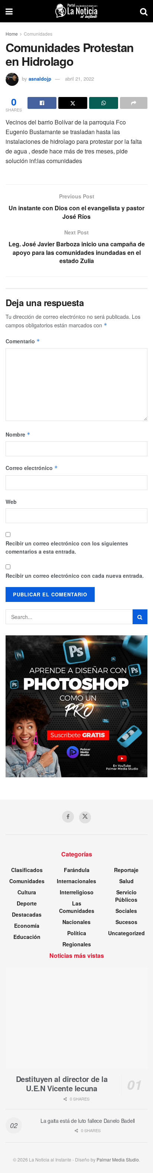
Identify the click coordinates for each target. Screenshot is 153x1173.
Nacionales (76, 922)
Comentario (23, 341)
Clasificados (27, 870)
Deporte (27, 903)
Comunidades (38, 33)
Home (12, 33)
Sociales (126, 910)
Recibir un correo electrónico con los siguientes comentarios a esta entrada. (67, 547)
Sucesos (126, 922)
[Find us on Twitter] (85, 817)
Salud (126, 881)
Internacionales (76, 881)
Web (11, 501)
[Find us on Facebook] (68, 817)
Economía (26, 925)
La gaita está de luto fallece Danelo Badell (87, 1120)
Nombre (18, 434)
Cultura (26, 892)
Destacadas (27, 914)
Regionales (76, 944)
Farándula (76, 870)
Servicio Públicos (126, 895)
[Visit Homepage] (76, 11)
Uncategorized (126, 933)
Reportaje (126, 870)
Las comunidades (76, 907)
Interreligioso (77, 892)
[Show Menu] (9, 11)
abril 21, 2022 (79, 78)
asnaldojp (40, 78)
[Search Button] (143, 11)
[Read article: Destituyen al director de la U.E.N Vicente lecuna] (76, 1018)
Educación (26, 936)
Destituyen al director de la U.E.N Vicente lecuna (62, 1083)
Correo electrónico (32, 468)
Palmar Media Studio (118, 1159)
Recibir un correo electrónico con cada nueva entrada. (75, 575)
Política (76, 933)
